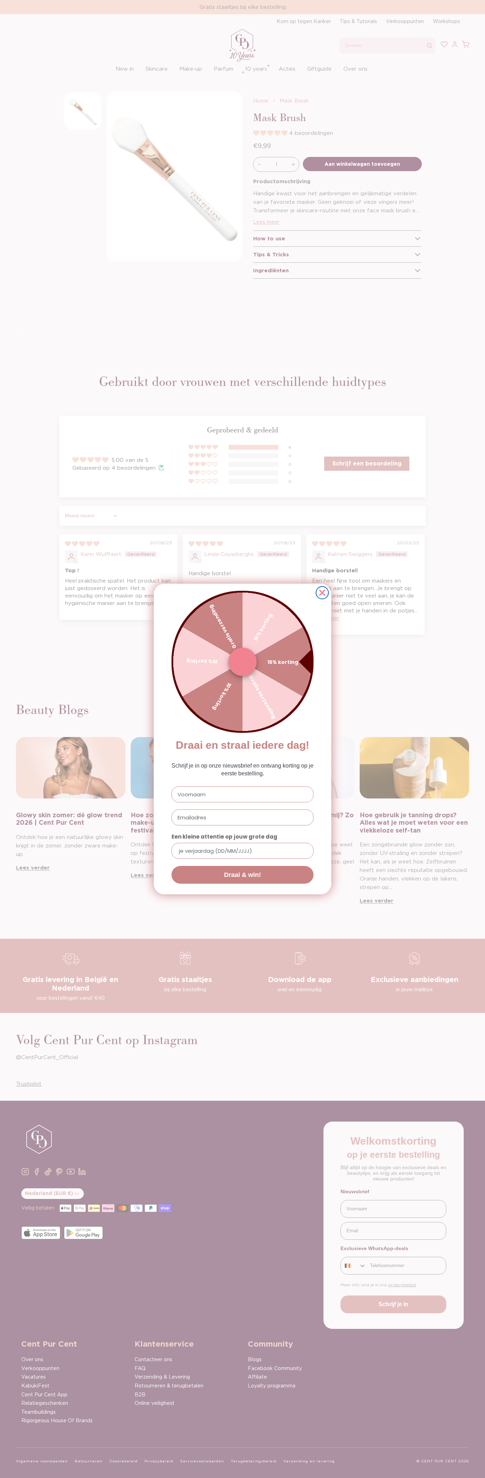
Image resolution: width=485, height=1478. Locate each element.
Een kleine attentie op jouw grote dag (224, 836)
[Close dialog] (322, 593)
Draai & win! (242, 874)
